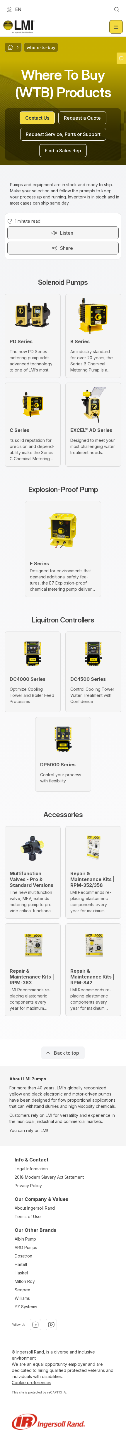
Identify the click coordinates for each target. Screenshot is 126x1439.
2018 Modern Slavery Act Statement (49, 1177)
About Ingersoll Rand (35, 1208)
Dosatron (23, 1255)
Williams (22, 1298)
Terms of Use (28, 1216)
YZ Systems (26, 1306)
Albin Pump (25, 1238)
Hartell (21, 1264)
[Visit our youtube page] (51, 1324)
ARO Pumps (26, 1247)
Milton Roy (25, 1281)
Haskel (21, 1272)
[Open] (116, 27)
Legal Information (31, 1168)
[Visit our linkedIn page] (35, 1324)
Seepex (22, 1289)
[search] (116, 9)
